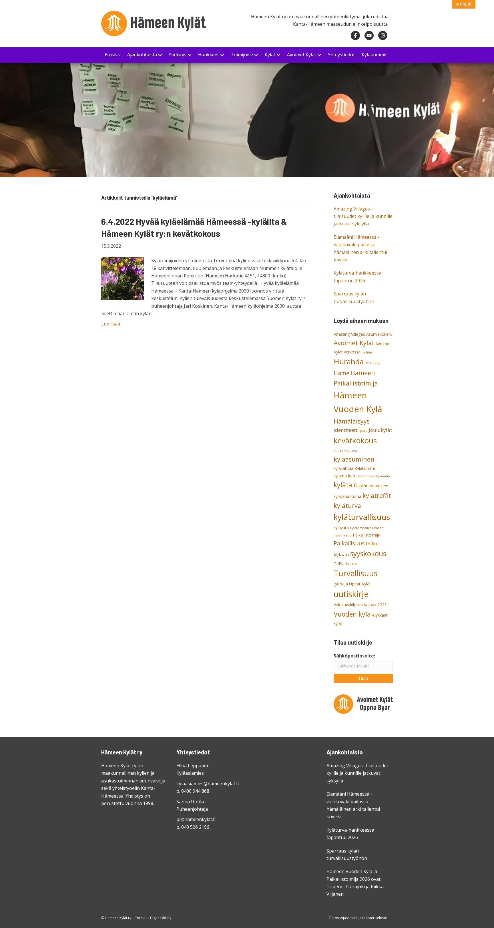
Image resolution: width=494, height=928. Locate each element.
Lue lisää (110, 324)
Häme (341, 373)
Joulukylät (380, 430)
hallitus (367, 352)
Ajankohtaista (142, 54)
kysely (354, 528)
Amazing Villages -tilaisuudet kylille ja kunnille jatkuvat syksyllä (363, 216)
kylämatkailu (345, 475)
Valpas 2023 (375, 604)
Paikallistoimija (366, 535)
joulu (364, 431)
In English (463, 4)
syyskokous (368, 553)
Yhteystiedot (341, 54)
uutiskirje (351, 594)
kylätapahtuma (347, 496)
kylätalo (346, 484)
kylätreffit (376, 495)
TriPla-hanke (345, 563)
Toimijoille (242, 54)
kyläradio (383, 476)
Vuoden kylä (352, 614)
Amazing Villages (349, 334)
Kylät (270, 54)
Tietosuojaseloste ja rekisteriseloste (358, 917)
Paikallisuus (349, 543)
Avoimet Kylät (301, 54)
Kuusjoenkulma (345, 451)
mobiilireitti (343, 535)
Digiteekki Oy (160, 917)
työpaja (341, 584)
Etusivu (112, 54)
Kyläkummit (374, 54)
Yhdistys (177, 54)
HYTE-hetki (372, 363)
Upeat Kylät (360, 584)
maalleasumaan (371, 528)
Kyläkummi (364, 468)
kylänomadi (366, 476)
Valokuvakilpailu (348, 604)
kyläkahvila (343, 468)
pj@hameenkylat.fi (196, 819)
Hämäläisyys (352, 421)
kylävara (341, 527)
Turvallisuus (356, 573)
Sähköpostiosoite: (354, 656)
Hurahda (349, 361)
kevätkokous (355, 440)
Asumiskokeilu (379, 334)
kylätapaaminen (373, 485)
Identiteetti (346, 430)
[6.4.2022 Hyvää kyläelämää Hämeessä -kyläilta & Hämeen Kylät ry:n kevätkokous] (122, 278)
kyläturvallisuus (362, 517)
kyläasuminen (354, 459)
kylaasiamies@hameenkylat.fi (207, 783)
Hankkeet (208, 54)
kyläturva (347, 505)
